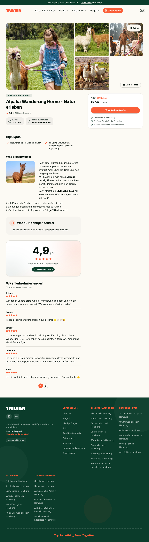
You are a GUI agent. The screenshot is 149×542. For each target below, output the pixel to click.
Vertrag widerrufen (16, 440)
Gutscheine (114, 10)
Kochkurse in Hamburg (101, 418)
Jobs (65, 428)
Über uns (67, 413)
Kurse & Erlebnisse (45, 10)
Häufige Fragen (70, 423)
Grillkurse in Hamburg (129, 430)
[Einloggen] (142, 10)
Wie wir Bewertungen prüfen (20, 287)
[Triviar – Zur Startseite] (13, 10)
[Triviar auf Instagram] (9, 416)
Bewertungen (69, 453)
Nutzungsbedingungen (74, 448)
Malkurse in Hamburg (101, 413)
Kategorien (78, 10)
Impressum (68, 443)
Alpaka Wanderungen (19, 95)
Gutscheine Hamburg (44, 486)
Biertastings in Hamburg (17, 491)
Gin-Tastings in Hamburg (17, 486)
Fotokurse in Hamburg (16, 481)
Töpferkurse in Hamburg (102, 440)
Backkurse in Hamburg (102, 458)
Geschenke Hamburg (44, 481)
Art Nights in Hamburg (130, 452)
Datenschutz (69, 438)
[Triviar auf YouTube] (16, 416)
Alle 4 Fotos (132, 84)
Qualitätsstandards (72, 433)
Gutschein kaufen (117, 110)
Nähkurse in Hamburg (101, 453)
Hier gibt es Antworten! (17, 434)
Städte (62, 10)
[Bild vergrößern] (40, 56)
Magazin (94, 10)
